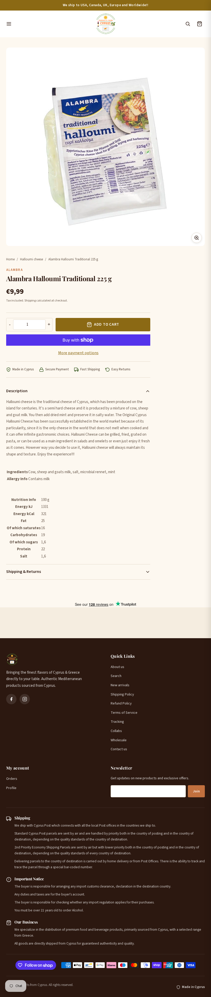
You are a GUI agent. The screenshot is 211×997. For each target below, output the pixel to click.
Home (10, 259)
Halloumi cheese (31, 259)
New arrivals (120, 685)
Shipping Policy (122, 694)
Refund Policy (121, 703)
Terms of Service (124, 712)
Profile (11, 788)
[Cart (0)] (199, 24)
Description (17, 391)
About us (117, 667)
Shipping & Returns (23, 571)
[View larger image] (196, 238)
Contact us (119, 749)
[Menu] (48, 24)
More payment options (78, 353)
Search (116, 676)
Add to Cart (106, 324)
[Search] (187, 24)
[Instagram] (25, 699)
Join (196, 791)
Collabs (116, 731)
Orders (11, 778)
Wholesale (119, 740)
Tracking (117, 721)
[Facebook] (11, 699)
